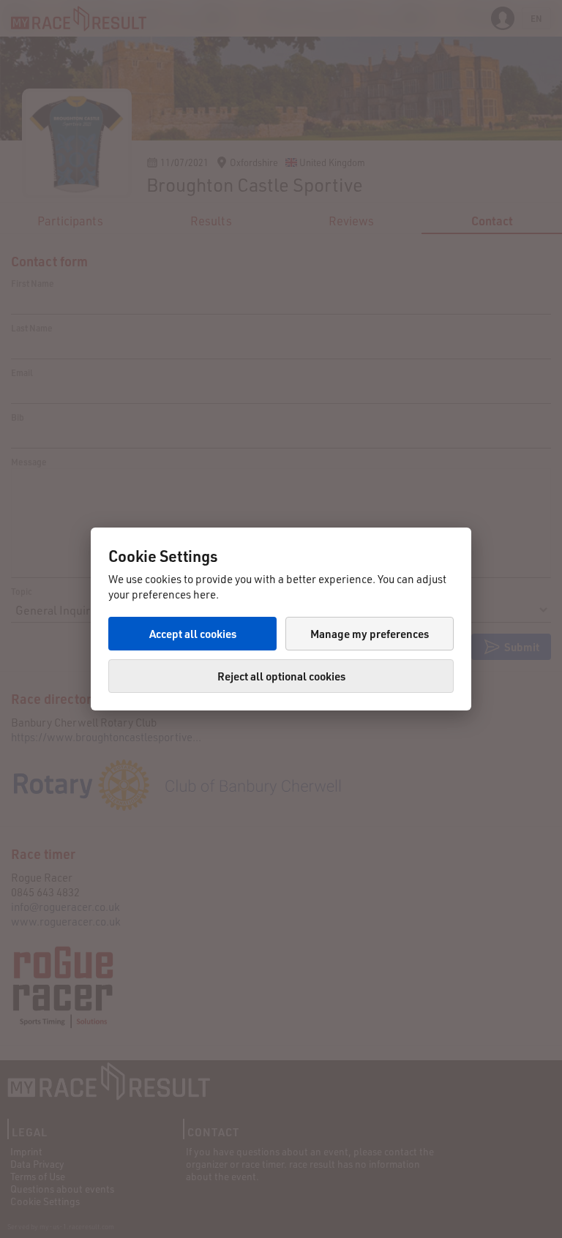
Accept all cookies (192, 633)
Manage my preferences (369, 633)
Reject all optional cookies (281, 676)
